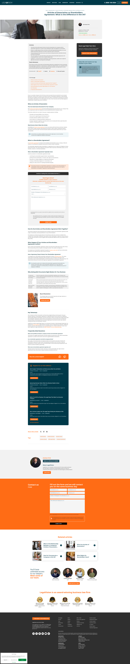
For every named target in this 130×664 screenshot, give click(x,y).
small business (43, 436)
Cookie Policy (70, 626)
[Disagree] (64, 357)
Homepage (60, 617)
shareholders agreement (33, 142)
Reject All (5, 659)
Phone (52, 189)
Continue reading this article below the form (47, 173)
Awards (69, 619)
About (69, 617)
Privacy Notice (14, 662)
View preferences (14, 659)
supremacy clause (58, 256)
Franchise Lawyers (93, 622)
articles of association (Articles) (36, 108)
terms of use (49, 624)
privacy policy (36, 625)
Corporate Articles (51, 10)
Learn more (47, 472)
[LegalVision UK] (24, 2)
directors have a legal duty (39, 127)
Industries (54, 2)
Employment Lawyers (93, 619)
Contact (124, 2)
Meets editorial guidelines (83, 33)
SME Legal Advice (51, 439)
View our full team (74, 583)
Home (47, 10)
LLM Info (78, 626)
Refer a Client (79, 617)
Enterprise (71, 2)
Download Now (45, 300)
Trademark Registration (94, 627)
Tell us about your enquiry (38, 197)
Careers (69, 621)
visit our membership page (56, 327)
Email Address (35, 189)
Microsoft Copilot (61, 71)
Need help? (84, 71)
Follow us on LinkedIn (83, 35)
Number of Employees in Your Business (40, 192)
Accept (22, 659)
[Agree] (59, 357)
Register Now (34, 378)
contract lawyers (36, 324)
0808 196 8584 (44, 179)
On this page (32, 77)
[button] (88, 24)
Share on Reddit (92, 35)
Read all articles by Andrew (51, 461)
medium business (51, 436)
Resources (78, 2)
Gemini (46, 71)
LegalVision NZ (79, 624)
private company (43, 439)
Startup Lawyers (92, 626)
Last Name (53, 186)
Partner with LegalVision (81, 619)
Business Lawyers (93, 617)
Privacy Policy (33, 213)
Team (60, 2)
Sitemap (78, 621)
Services (48, 2)
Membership (65, 2)
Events (69, 622)
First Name (35, 186)
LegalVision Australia (80, 622)
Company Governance (61, 439)
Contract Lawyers (93, 621)
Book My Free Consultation (89, 53)
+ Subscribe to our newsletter (41, 618)
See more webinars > (34, 422)
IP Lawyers (91, 624)
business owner (59, 436)
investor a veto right (54, 250)
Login (119, 2)
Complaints (70, 624)
